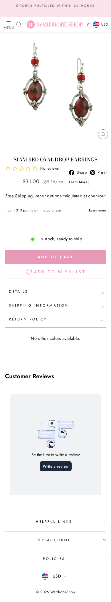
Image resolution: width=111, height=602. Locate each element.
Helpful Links (54, 521)
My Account (54, 540)
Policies (54, 558)
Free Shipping (19, 196)
